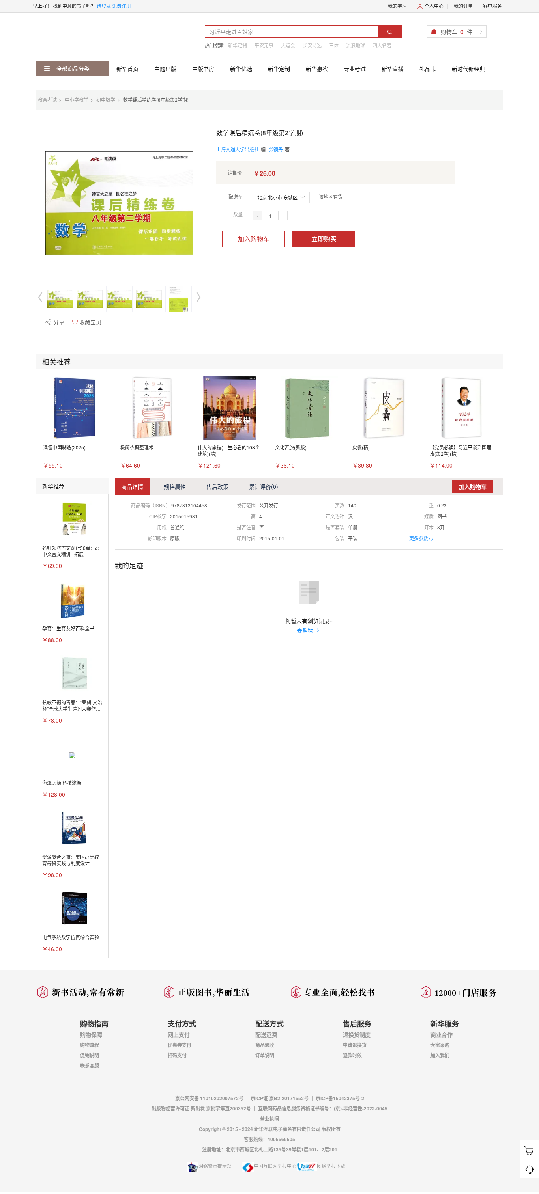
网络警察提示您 (215, 1165)
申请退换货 (355, 1045)
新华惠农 (317, 69)
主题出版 (165, 69)
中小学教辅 (76, 99)
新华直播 (393, 69)
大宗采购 (439, 1045)
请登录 (104, 5)
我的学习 (397, 5)
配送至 (235, 196)
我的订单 (463, 5)
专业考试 (355, 69)
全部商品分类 (72, 68)
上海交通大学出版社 (237, 149)
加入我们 (439, 1055)
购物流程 (89, 1045)
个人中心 (433, 5)
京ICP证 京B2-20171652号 (280, 1098)
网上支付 (179, 1034)
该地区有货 (330, 196)
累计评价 (263, 486)
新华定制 (237, 45)
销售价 (235, 172)
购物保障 (91, 1034)
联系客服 (89, 1065)
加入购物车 (254, 238)
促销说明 (89, 1055)
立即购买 (324, 238)
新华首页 (127, 69)
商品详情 (132, 486)
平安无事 (264, 45)
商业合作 (441, 1034)
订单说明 (264, 1055)
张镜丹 (276, 149)
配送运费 (266, 1034)
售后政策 (217, 486)
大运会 (288, 45)
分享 (58, 322)
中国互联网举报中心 (275, 1165)
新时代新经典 (468, 69)
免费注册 (121, 5)
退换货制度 (357, 1034)
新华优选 (241, 69)
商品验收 (264, 1045)
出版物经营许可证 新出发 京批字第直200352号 (202, 1108)
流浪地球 (355, 45)
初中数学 (105, 99)
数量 (238, 214)
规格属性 (175, 486)
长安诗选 (312, 45)
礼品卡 (427, 69)
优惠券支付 (179, 1045)
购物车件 (456, 31)
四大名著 (381, 45)
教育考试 (47, 99)
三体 (334, 45)
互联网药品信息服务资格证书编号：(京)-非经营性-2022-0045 (322, 1108)
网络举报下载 (331, 1165)
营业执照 (269, 1118)
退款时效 (352, 1055)
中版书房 (203, 69)
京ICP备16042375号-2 (340, 1098)
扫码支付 (177, 1055)
